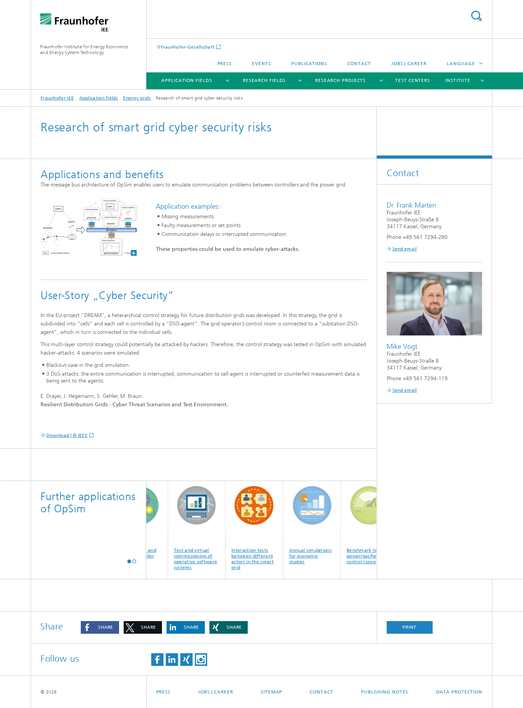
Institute (458, 80)
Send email (404, 249)
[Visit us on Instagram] (201, 659)
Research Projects (340, 80)
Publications (309, 63)
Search (476, 16)
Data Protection (459, 692)
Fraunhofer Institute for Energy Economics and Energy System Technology (84, 49)
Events (261, 63)
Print (409, 627)
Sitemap (271, 692)
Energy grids (137, 98)
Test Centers (412, 80)
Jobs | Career (409, 63)
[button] (129, 561)
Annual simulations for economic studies (302, 556)
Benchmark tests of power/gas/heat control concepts (360, 556)
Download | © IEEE (67, 435)
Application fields (186, 80)
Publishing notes (384, 692)
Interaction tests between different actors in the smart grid (244, 559)
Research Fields (264, 80)
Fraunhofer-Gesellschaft (188, 46)
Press (224, 63)
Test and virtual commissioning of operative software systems (187, 559)
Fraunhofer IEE (57, 98)
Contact (359, 63)
